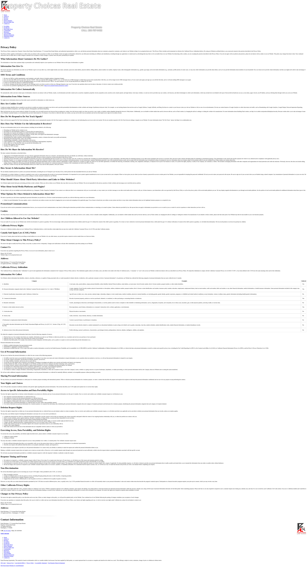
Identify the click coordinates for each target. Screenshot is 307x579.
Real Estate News (8, 544)
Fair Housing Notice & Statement (56, 563)
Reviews (6, 540)
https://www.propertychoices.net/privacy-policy (56, 85)
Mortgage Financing (9, 35)
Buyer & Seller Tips (9, 547)
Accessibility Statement (41, 563)
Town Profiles (7, 33)
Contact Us (7, 37)
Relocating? (7, 552)
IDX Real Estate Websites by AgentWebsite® (12, 565)
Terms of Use (10, 563)
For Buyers (7, 543)
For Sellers (6, 542)
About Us (6, 539)
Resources (6, 32)
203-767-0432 (7, 530)
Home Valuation (8, 546)
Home (5, 537)
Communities (7, 549)
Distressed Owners (8, 36)
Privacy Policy (30, 563)
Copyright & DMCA (20, 563)
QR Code (3, 563)
